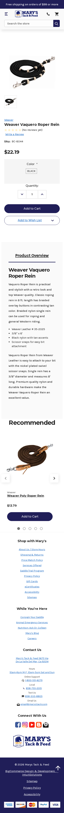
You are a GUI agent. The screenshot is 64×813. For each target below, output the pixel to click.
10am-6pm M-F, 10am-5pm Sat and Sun (32, 672)
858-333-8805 (33, 696)
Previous (5, 478)
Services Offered (32, 565)
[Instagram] (25, 725)
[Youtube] (32, 725)
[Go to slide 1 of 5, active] (18, 528)
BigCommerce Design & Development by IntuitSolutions (32, 772)
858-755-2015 (34, 688)
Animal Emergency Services (32, 622)
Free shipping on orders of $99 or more (32, 4)
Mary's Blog (32, 633)
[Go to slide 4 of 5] (35, 528)
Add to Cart (30, 516)
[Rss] (39, 725)
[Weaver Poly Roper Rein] (30, 459)
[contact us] (48, 14)
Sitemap (32, 597)
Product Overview (32, 255)
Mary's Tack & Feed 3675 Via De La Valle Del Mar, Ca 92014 (32, 660)
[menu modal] (6, 14)
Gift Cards (32, 581)
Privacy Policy (32, 576)
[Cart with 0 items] (57, 14)
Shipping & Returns (32, 554)
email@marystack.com (33, 704)
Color (32, 164)
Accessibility (32, 592)
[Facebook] (18, 725)
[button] (58, 768)
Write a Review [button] (14, 134)
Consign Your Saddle (32, 617)
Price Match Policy (32, 560)
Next (54, 478)
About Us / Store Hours (32, 549)
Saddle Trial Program (32, 570)
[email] (46, 725)
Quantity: (32, 185)
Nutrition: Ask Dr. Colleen (32, 627)
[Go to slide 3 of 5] (30, 528)
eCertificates (32, 586)
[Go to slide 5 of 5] (41, 528)
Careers (32, 638)
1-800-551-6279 (33, 680)
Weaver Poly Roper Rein (25, 495)
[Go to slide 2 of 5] (24, 528)
